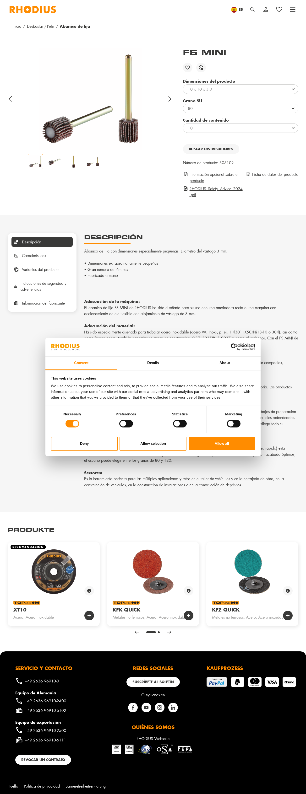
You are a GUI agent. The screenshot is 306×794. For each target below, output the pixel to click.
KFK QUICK (126, 609)
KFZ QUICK (226, 609)
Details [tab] (153, 363)
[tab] (42, 242)
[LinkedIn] (173, 707)
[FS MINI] (90, 99)
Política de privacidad (42, 786)
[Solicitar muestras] (201, 67)
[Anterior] (10, 99)
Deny (84, 443)
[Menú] (292, 9)
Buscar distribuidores (211, 149)
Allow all (222, 443)
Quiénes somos (153, 727)
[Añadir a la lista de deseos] (187, 67)
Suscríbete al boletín (153, 682)
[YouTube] (146, 707)
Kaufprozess (225, 668)
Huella (13, 786)
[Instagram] (159, 707)
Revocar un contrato (43, 759)
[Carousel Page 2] (159, 632)
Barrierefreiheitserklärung (86, 786)
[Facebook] (133, 707)
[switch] (126, 424)
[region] (90, 108)
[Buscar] (252, 9)
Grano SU (192, 100)
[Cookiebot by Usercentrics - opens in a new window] (234, 347)
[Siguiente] (170, 99)
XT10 (20, 609)
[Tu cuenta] (266, 9)
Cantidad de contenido (206, 120)
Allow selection (153, 443)
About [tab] (224, 363)
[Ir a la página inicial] (33, 9)
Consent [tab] (81, 363)
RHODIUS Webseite (153, 738)
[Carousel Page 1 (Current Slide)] (151, 632)
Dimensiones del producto (209, 81)
